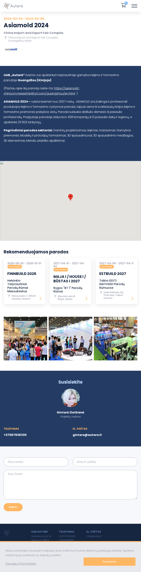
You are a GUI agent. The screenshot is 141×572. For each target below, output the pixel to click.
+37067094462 (67, 536)
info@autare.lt (94, 536)
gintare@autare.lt (87, 435)
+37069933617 (66, 540)
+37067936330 (15, 435)
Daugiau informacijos (21, 564)
